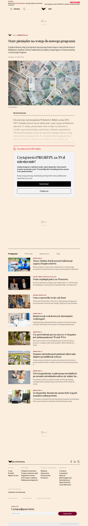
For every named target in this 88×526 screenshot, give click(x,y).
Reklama (44, 471)
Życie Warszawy (65, 485)
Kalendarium (26, 498)
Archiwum (44, 478)
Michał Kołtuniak (19, 113)
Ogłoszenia (45, 473)
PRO (50, 9)
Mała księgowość (65, 478)
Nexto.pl (62, 475)
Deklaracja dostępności (29, 480)
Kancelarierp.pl (64, 480)
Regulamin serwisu (28, 475)
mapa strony (12, 498)
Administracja (22, 35)
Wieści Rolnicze (64, 482)
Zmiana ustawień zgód (29, 473)
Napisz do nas (13, 475)
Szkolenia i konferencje (16, 492)
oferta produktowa (43, 498)
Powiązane (13, 254)
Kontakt (11, 473)
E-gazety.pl (63, 473)
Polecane (29, 254)
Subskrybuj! (44, 184)
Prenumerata (45, 475)
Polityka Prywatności (28, 471)
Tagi (58, 254)
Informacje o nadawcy (29, 478)
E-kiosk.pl (62, 471)
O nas (10, 471)
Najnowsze (44, 254)
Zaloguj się (44, 191)
